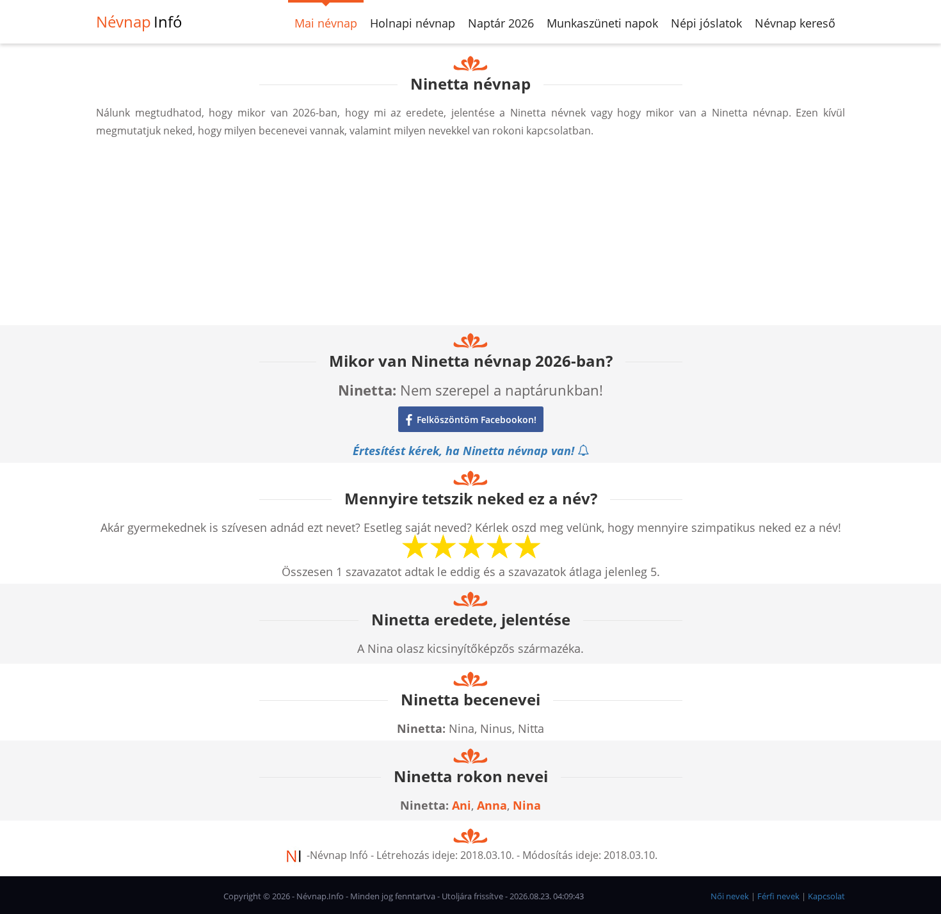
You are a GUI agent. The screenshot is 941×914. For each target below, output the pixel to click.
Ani (461, 805)
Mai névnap (325, 23)
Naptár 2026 (501, 23)
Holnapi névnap (412, 23)
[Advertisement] (470, 235)
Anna (492, 805)
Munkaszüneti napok (602, 23)
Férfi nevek (778, 896)
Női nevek (730, 896)
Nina (527, 805)
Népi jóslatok (706, 23)
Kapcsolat (826, 896)
